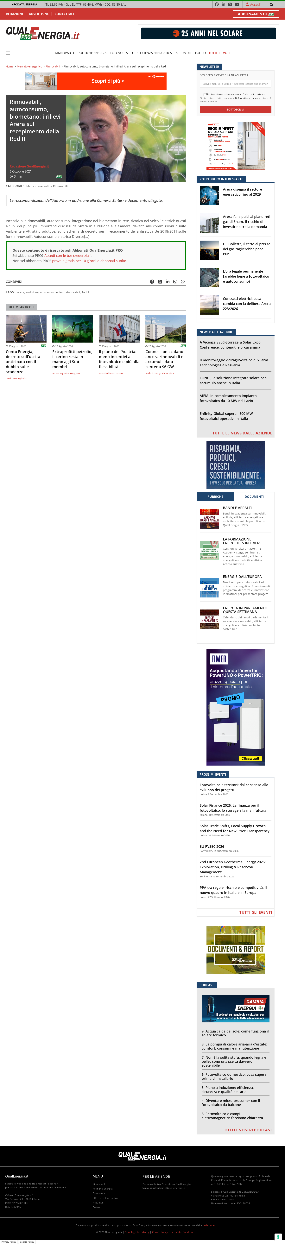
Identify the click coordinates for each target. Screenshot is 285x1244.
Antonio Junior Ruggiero (66, 373)
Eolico (200, 53)
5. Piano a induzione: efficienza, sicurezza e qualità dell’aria (228, 1089)
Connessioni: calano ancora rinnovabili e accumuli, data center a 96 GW (164, 359)
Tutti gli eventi (255, 912)
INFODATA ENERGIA (23, 4)
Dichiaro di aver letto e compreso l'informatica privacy (235, 94)
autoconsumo (49, 292)
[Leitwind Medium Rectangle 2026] (235, 464)
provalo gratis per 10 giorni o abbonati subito (89, 260)
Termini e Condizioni (183, 1232)
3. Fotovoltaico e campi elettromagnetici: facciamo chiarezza (232, 1115)
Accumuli (183, 53)
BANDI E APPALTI (237, 508)
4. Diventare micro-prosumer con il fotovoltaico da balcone (231, 1102)
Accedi (255, 4)
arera (20, 292)
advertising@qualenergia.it (169, 1188)
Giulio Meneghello (16, 378)
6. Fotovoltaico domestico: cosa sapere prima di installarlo (234, 1076)
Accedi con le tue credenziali (67, 255)
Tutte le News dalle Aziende (242, 433)
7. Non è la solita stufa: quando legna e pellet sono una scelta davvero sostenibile (234, 1061)
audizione (32, 292)
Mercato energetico (29, 66)
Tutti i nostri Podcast (248, 1130)
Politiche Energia (92, 53)
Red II (85, 292)
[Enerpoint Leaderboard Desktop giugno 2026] (208, 33)
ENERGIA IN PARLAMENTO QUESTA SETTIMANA (245, 610)
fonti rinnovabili (69, 292)
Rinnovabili (64, 53)
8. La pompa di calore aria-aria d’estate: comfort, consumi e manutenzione (234, 1046)
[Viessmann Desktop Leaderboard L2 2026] (96, 81)
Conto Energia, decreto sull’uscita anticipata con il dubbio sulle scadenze (23, 361)
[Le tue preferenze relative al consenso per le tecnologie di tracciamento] (278, 1237)
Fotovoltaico (121, 53)
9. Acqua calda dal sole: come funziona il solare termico (235, 1033)
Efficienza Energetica (154, 53)
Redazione (15, 14)
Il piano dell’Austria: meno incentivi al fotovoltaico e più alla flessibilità (119, 359)
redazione (209, 1225)
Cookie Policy (160, 1232)
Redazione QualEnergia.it (29, 166)
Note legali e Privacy (137, 1232)
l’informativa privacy (245, 98)
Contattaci (64, 14)
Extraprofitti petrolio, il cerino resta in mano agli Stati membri (72, 359)
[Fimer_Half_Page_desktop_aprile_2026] (235, 707)
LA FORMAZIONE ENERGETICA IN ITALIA (242, 541)
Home (9, 66)
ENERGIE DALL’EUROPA (242, 576)
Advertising (39, 14)
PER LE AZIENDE (156, 1176)
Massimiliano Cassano (111, 373)
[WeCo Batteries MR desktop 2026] (235, 146)
